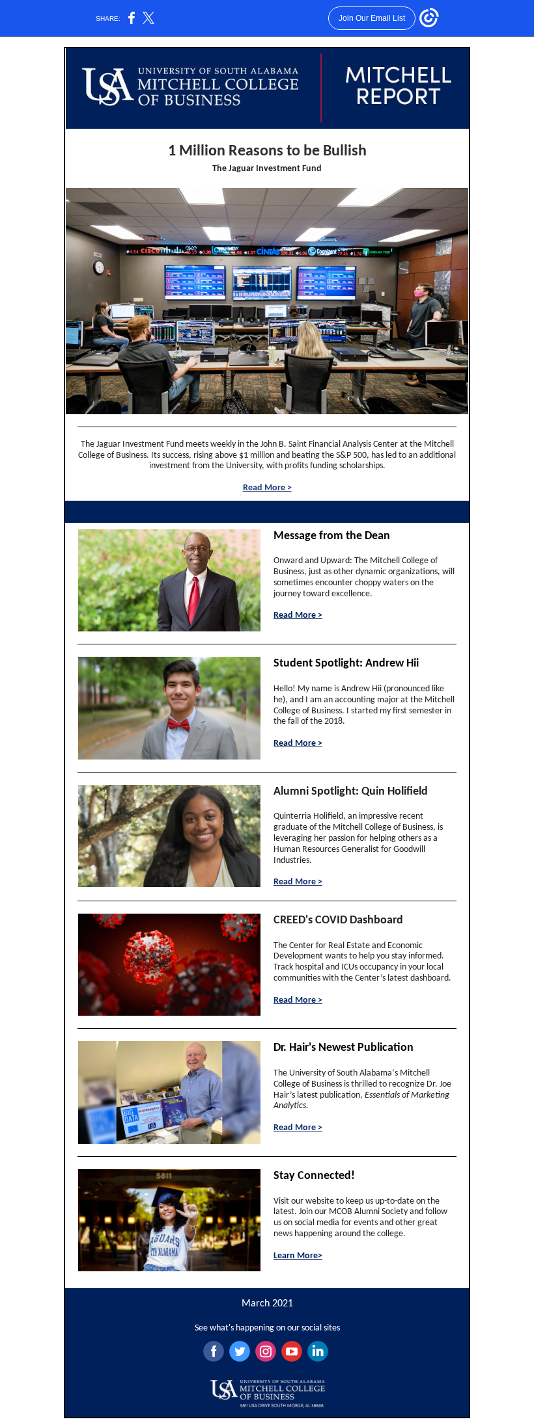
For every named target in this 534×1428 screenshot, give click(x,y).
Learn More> (298, 1256)
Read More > (267, 488)
